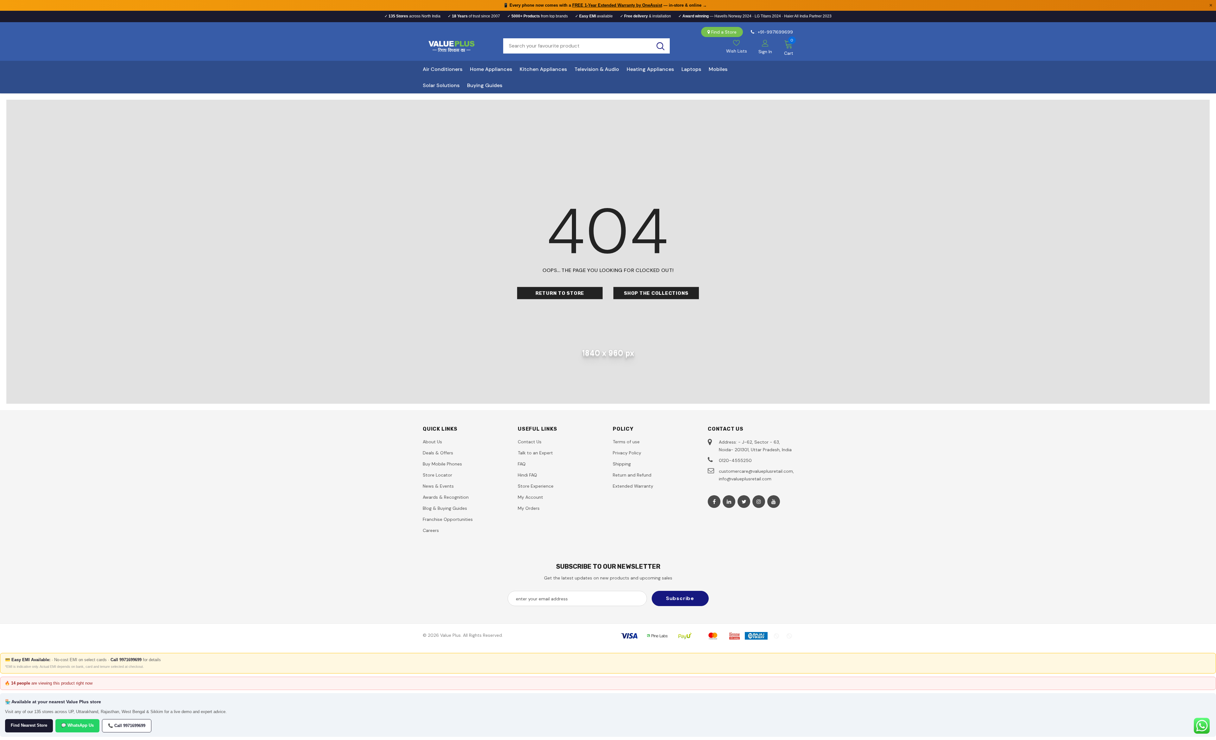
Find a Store (724, 32)
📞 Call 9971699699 (126, 725)
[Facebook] (714, 501)
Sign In (765, 51)
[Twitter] (744, 501)
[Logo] (458, 45)
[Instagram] (758, 501)
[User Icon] (765, 43)
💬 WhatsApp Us (77, 725)
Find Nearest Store (29, 725)
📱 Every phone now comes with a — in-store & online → (605, 5)
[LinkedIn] (729, 501)
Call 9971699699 (126, 659)
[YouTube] (773, 501)
